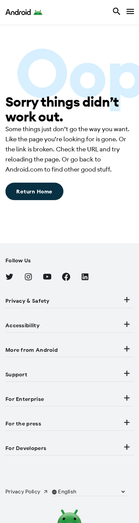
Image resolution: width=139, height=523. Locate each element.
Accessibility (22, 325)
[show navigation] (129, 12)
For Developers (25, 448)
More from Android (31, 350)
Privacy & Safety (27, 301)
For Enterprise (24, 399)
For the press (23, 423)
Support (16, 374)
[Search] (116, 12)
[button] (67, 492)
